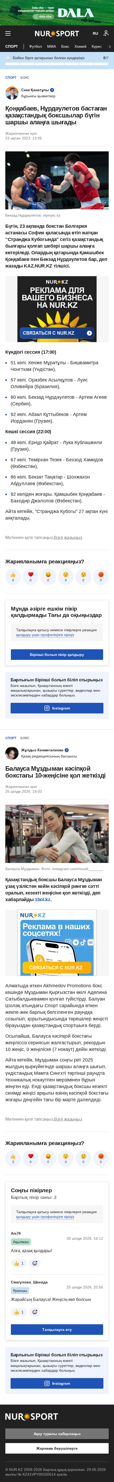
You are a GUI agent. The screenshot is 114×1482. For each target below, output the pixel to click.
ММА (51, 46)
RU (95, 33)
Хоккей (80, 46)
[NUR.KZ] (57, 33)
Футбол (35, 46)
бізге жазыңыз (68, 537)
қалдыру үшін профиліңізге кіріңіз (45, 635)
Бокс (65, 46)
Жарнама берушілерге (56, 1448)
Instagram (61, 708)
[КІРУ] (106, 33)
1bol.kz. (43, 899)
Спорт (11, 46)
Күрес (97, 46)
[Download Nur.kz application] (57, 12)
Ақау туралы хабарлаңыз (57, 1434)
